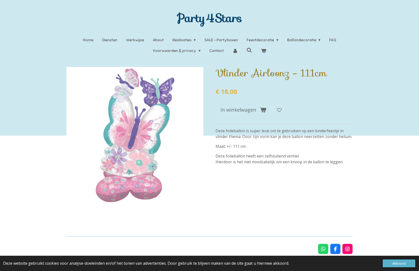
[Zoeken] (249, 50)
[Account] (235, 51)
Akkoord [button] (399, 263)
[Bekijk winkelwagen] (263, 51)
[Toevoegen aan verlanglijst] (279, 110)
